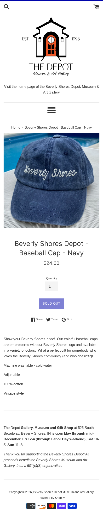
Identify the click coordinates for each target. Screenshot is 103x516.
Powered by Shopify (52, 498)
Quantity (51, 278)
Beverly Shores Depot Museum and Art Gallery (63, 492)
